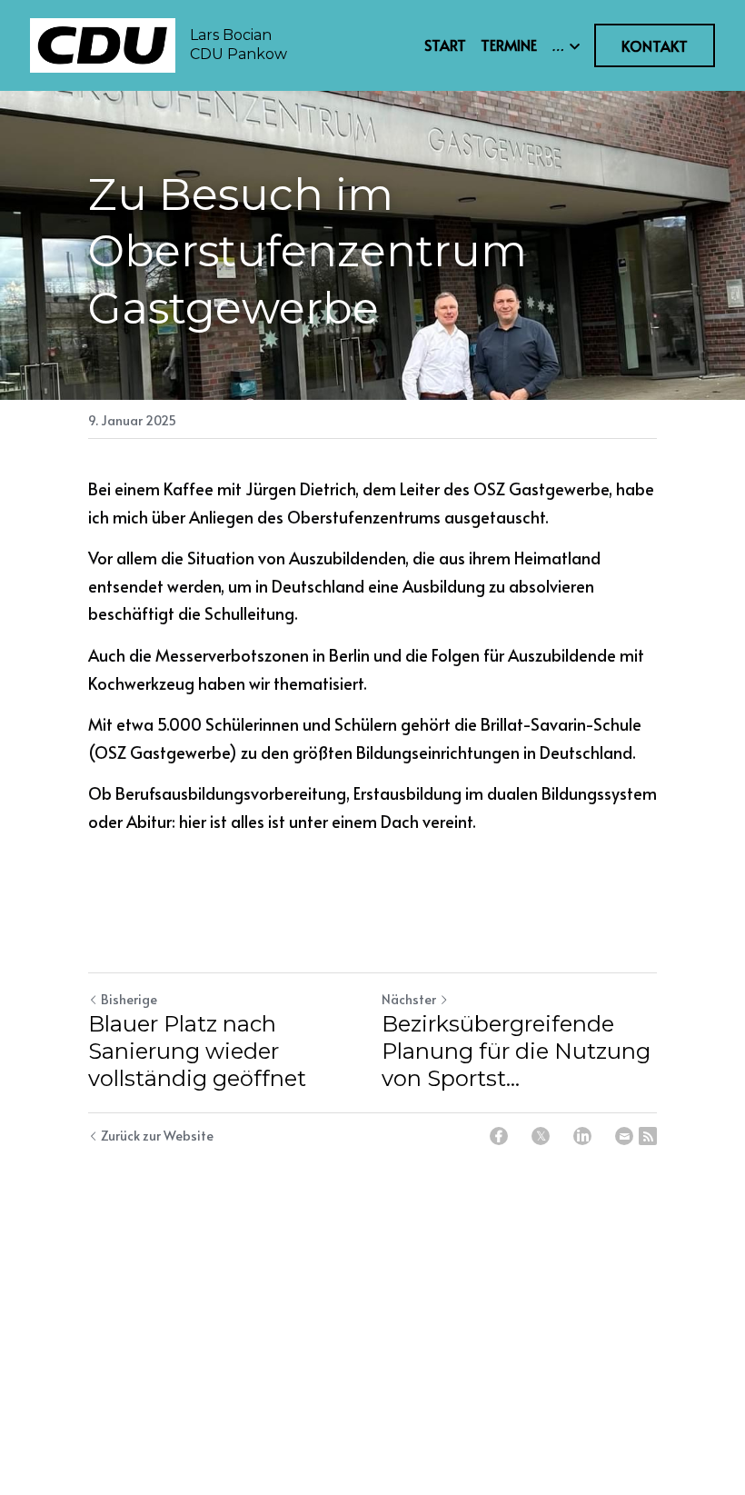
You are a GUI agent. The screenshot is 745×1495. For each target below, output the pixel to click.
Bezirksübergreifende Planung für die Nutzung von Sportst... (516, 1051)
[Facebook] (499, 1136)
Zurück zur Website (157, 1135)
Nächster (409, 999)
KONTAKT (654, 45)
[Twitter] (540, 1136)
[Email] (624, 1136)
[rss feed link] (648, 1136)
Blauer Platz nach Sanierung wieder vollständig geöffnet (197, 1051)
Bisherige (129, 999)
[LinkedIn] (582, 1136)
